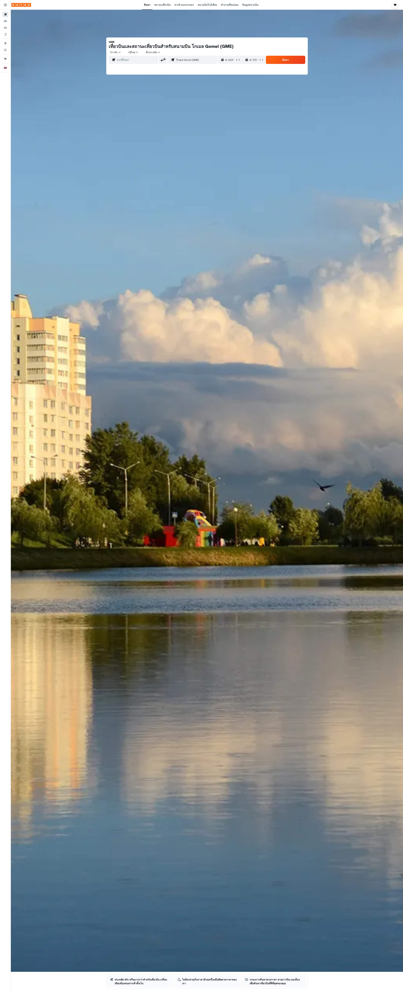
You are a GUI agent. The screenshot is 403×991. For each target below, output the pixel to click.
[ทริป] (5, 59)
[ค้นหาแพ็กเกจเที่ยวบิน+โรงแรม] (5, 34)
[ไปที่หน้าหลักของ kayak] (21, 5)
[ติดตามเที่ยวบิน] (5, 50)
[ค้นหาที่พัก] (5, 21)
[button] (5, 4)
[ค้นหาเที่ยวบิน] (5, 14)
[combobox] (115, 52)
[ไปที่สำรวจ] (5, 43)
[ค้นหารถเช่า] (5, 28)
